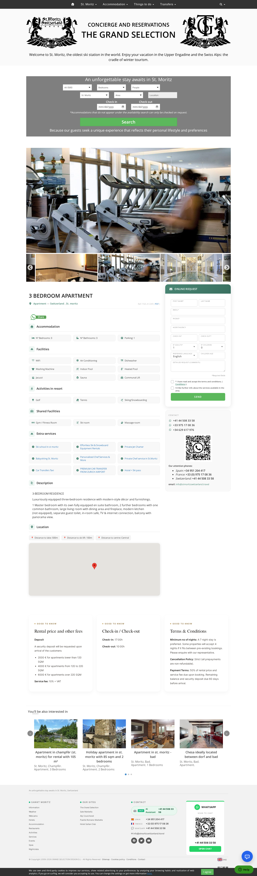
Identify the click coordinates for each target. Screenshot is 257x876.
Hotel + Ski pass (133, 470)
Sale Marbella (86, 811)
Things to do (143, 4)
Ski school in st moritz (47, 446)
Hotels (32, 820)
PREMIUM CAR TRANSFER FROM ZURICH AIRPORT (93, 470)
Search (128, 122)
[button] (94, 566)
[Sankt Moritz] (73, 4)
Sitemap (106, 859)
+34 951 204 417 (155, 819)
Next (227, 268)
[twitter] (141, 841)
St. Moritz (88, 4)
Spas (31, 845)
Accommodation (114, 4)
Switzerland (57, 303)
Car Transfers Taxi (45, 470)
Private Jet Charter (134, 446)
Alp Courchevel (87, 816)
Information (34, 807)
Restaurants (34, 828)
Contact (142, 859)
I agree (207, 872)
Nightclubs (34, 849)
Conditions (180, 384)
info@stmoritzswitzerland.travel (192, 484)
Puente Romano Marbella (91, 820)
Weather (32, 811)
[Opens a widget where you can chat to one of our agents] (244, 869)
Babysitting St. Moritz (47, 458)
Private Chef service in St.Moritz (141, 458)
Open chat (205, 848)
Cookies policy (118, 859)
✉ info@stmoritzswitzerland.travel (147, 833)
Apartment (40, 303)
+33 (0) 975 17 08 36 (157, 823)
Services (33, 837)
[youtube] (149, 841)
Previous (30, 268)
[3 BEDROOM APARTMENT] (128, 200)
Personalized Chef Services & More (95, 458)
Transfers (167, 4)
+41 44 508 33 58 (155, 828)
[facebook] (134, 841)
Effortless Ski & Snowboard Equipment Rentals (94, 447)
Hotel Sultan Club (88, 824)
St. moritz (72, 303)
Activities (33, 832)
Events (32, 841)
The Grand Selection (89, 807)
